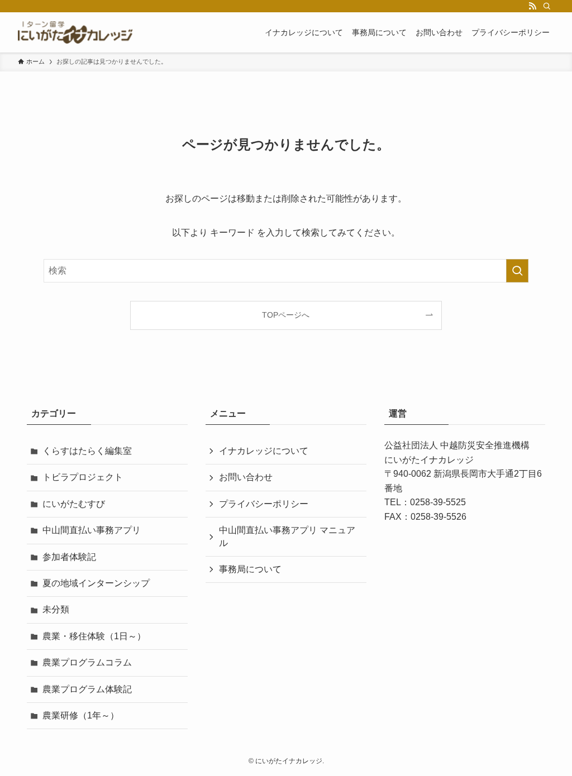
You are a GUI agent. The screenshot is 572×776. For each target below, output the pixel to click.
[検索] (547, 6)
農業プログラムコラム (87, 662)
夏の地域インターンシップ (96, 583)
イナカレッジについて (263, 451)
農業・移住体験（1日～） (94, 636)
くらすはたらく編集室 (87, 451)
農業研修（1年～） (80, 715)
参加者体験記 (69, 557)
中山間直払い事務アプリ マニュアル (287, 536)
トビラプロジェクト (82, 477)
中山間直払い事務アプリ (91, 530)
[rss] (532, 6)
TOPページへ (285, 314)
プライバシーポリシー (263, 504)
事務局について (250, 569)
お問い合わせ (246, 477)
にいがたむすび (73, 504)
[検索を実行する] (517, 270)
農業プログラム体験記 (87, 689)
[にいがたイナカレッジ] (75, 32)
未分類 (55, 609)
